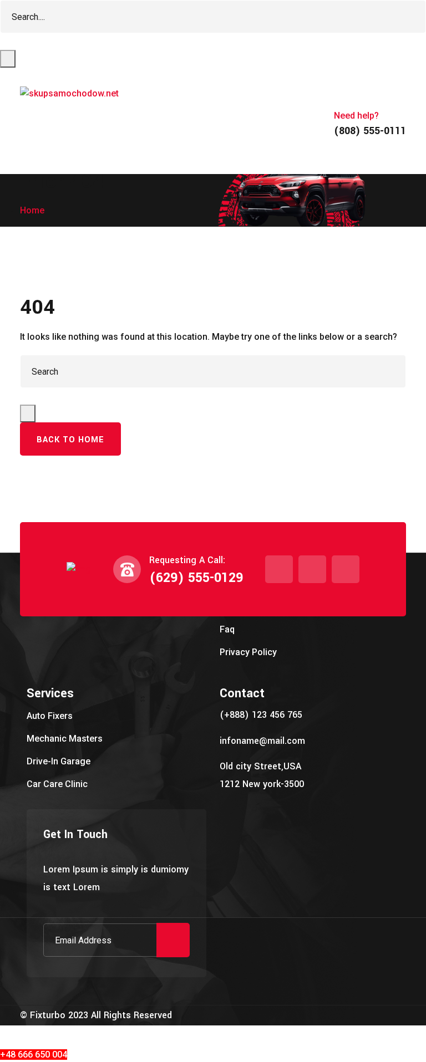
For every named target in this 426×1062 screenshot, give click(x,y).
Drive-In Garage (58, 761)
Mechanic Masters (65, 738)
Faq (227, 629)
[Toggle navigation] (35, 158)
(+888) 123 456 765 (261, 714)
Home (32, 210)
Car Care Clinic (57, 784)
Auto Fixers (50, 716)
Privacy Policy (248, 652)
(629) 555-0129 (196, 578)
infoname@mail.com (262, 740)
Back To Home (70, 440)
